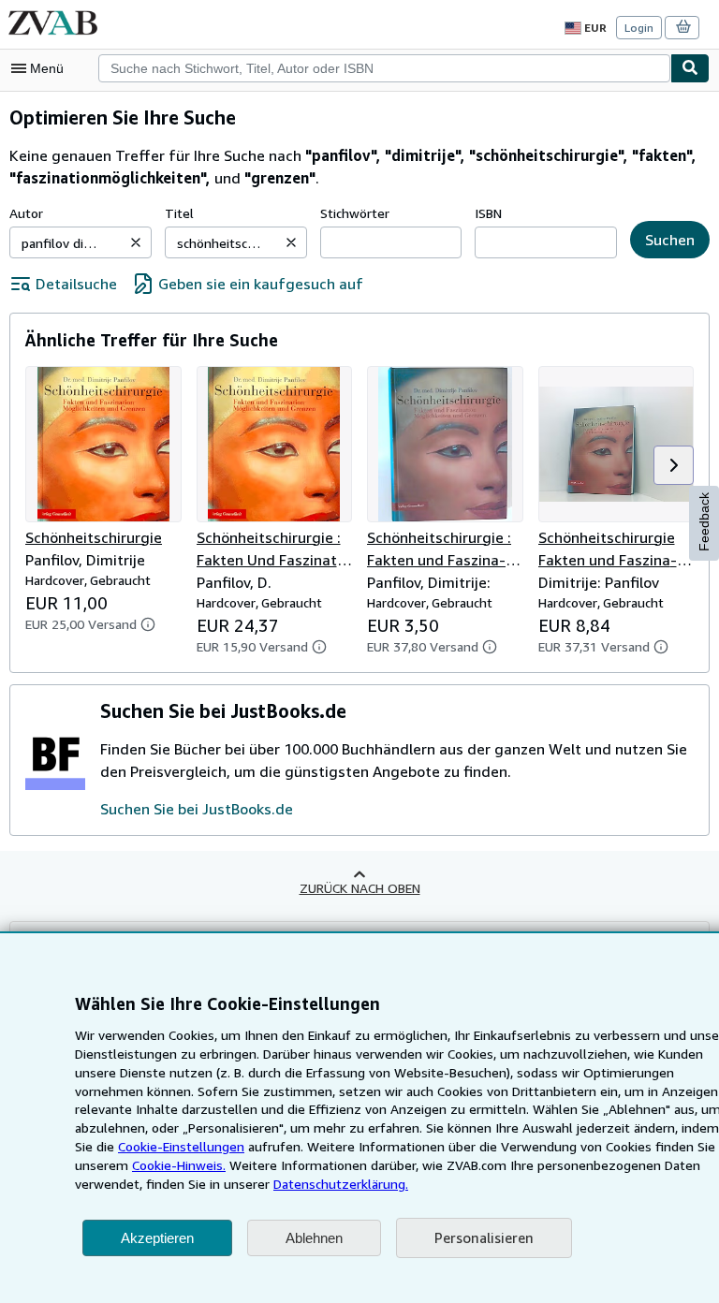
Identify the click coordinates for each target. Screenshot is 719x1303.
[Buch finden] (690, 68)
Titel (179, 213)
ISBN (488, 213)
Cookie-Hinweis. (179, 1165)
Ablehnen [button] (314, 1238)
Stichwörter (354, 213)
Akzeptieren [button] (157, 1238)
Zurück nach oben (360, 888)
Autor (26, 213)
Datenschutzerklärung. (340, 1184)
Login (638, 28)
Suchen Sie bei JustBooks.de (196, 808)
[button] (136, 242)
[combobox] (384, 68)
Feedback (704, 521)
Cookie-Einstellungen (181, 1146)
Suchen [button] (670, 239)
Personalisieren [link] (484, 1237)
